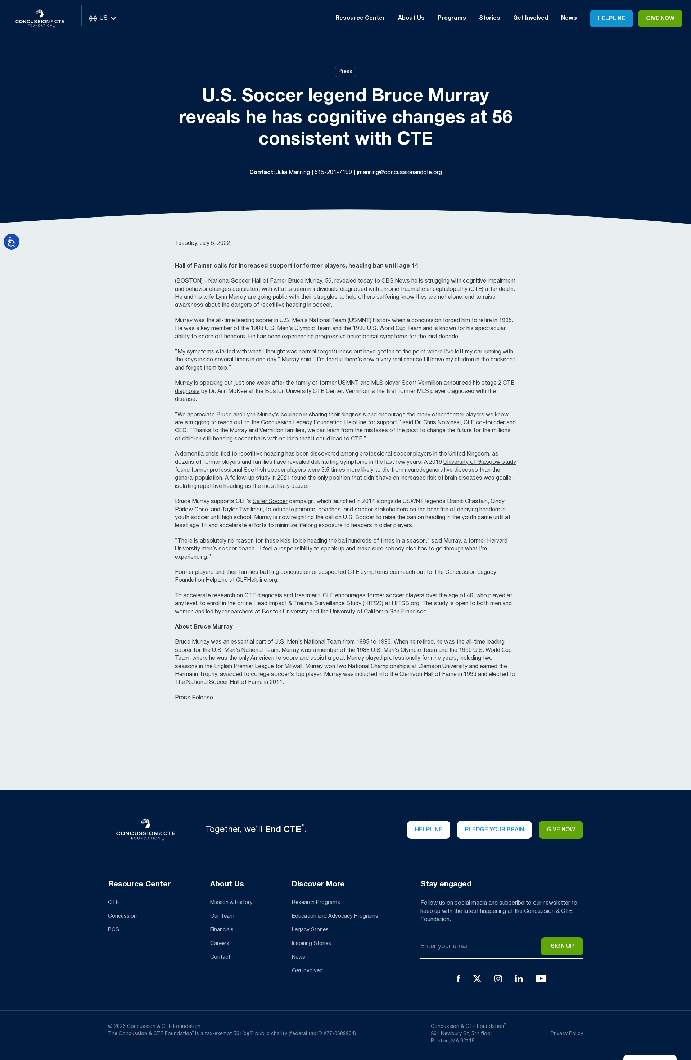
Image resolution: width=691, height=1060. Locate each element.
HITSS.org (405, 603)
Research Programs (316, 902)
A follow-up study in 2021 (257, 478)
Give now (561, 829)
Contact (220, 957)
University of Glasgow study (479, 462)
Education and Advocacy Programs (335, 916)
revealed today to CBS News (371, 281)
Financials (222, 929)
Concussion (122, 916)
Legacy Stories (310, 929)
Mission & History (231, 902)
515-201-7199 (334, 172)
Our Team (222, 916)
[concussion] (45, 18)
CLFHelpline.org (256, 580)
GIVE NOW (660, 18)
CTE (113, 902)
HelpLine (611, 18)
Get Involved (307, 970)
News (569, 18)
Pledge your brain (494, 829)
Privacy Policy (567, 1034)
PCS (113, 929)
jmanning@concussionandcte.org (399, 172)
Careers (219, 943)
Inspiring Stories (311, 943)
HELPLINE (428, 829)
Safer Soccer (270, 501)
